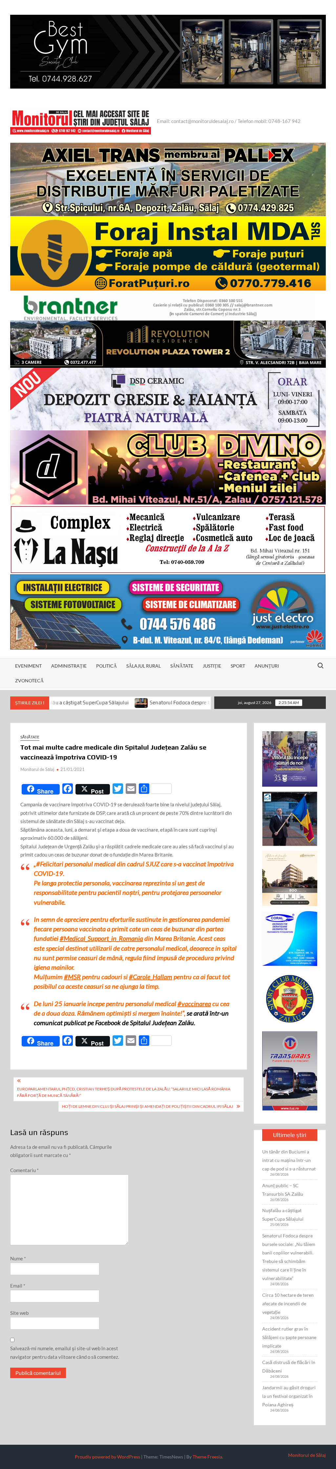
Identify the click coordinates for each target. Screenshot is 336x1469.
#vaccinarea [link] (194, 1003)
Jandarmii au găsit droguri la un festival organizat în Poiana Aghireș (289, 1396)
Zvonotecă (29, 680)
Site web (19, 1313)
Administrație (69, 666)
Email (17, 1286)
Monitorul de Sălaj (37, 769)
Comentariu (24, 1170)
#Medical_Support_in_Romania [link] (101, 938)
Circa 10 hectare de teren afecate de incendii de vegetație (288, 1303)
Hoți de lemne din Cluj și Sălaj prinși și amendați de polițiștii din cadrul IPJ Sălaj (147, 1106)
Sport (238, 666)
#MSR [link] (72, 977)
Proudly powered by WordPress (107, 1456)
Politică (106, 666)
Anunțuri (267, 666)
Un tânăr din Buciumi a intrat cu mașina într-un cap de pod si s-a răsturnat (289, 1160)
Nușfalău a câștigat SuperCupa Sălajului (283, 1215)
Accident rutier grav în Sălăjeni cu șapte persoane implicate (289, 1337)
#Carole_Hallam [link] (150, 977)
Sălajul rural (143, 666)
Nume (18, 1258)
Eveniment (28, 666)
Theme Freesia (207, 1456)
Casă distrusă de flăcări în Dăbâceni (288, 1366)
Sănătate (181, 666)
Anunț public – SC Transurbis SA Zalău (282, 1190)
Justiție (212, 666)
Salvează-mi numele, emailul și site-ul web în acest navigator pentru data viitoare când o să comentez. (64, 1352)
